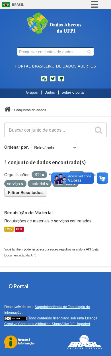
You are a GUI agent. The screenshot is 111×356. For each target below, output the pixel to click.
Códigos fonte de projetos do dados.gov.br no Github (61, 81)
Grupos (32, 92)
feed (44, 81)
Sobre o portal (73, 92)
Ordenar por (16, 147)
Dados (49, 92)
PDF (19, 229)
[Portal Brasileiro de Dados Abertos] (55, 23)
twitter (53, 81)
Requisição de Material (28, 212)
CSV (9, 229)
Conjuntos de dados (30, 109)
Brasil (18, 4)
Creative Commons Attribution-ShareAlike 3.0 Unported (47, 323)
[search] (89, 51)
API (88, 249)
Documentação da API (19, 255)
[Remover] (43, 174)
